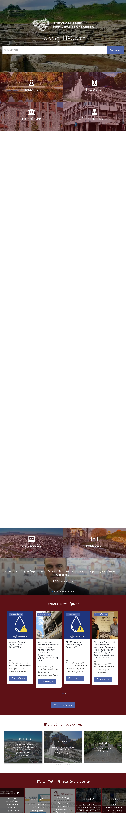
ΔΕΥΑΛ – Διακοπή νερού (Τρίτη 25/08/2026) (17, 644)
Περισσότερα (18, 678)
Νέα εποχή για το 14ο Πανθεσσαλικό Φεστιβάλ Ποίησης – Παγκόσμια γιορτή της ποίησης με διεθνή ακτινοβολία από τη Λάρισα (105, 650)
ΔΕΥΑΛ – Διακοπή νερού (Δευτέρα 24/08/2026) (74, 644)
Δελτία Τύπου (101, 614)
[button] (52, 591)
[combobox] (54, 50)
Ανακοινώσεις (16, 614)
